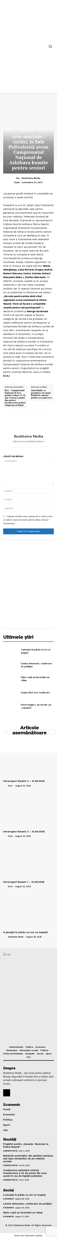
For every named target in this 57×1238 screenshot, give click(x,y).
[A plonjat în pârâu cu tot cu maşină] (10, 651)
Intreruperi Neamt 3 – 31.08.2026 (24, 780)
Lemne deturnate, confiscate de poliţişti (36, 665)
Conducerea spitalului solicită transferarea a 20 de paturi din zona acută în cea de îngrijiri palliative (25, 1173)
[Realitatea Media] (28, 423)
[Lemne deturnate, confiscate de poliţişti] (10, 665)
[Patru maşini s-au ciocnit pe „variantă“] (10, 706)
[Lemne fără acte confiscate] (10, 692)
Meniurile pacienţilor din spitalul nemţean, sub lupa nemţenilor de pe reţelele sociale (28, 1158)
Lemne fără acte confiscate (35, 692)
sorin (10, 786)
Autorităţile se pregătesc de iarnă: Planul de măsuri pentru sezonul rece (41, 394)
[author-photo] (5, 785)
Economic (28, 130)
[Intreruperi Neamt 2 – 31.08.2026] (28, 809)
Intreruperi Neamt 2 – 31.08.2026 (24, 831)
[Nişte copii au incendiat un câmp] (10, 678)
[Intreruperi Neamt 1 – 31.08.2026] (28, 860)
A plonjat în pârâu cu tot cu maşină (25, 932)
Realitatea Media (31, 178)
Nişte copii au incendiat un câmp (23, 1212)
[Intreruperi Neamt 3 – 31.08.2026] (28, 759)
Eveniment (8, 1199)
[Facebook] (6, 1092)
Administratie (10, 1151)
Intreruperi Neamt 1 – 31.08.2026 (23, 881)
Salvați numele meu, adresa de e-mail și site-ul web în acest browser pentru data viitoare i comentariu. (28, 520)
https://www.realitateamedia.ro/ (28, 441)
